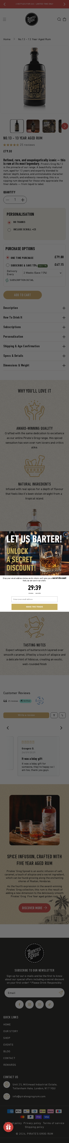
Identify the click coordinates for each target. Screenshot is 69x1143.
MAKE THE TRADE (34, 607)
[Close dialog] (65, 534)
